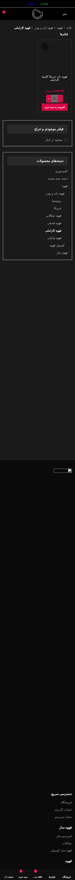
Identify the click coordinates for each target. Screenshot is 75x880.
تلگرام (31, 3)
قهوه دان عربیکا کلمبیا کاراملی (54, 78)
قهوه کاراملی (53, 230)
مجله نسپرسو (63, 817)
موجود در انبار (54, 139)
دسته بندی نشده (58, 178)
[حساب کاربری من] (13, 14)
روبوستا (56, 200)
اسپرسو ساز (64, 836)
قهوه (65, 186)
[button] (55, 107)
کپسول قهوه (57, 245)
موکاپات (67, 843)
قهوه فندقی (54, 223)
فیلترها (64, 34)
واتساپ (44, 3)
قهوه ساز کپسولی (61, 850)
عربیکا (57, 208)
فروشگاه (66, 802)
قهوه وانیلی (54, 237)
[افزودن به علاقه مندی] (44, 46)
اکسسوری (61, 171)
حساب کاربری (63, 809)
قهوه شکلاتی (53, 215)
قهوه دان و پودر (55, 193)
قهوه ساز (62, 252)
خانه (69, 27)
